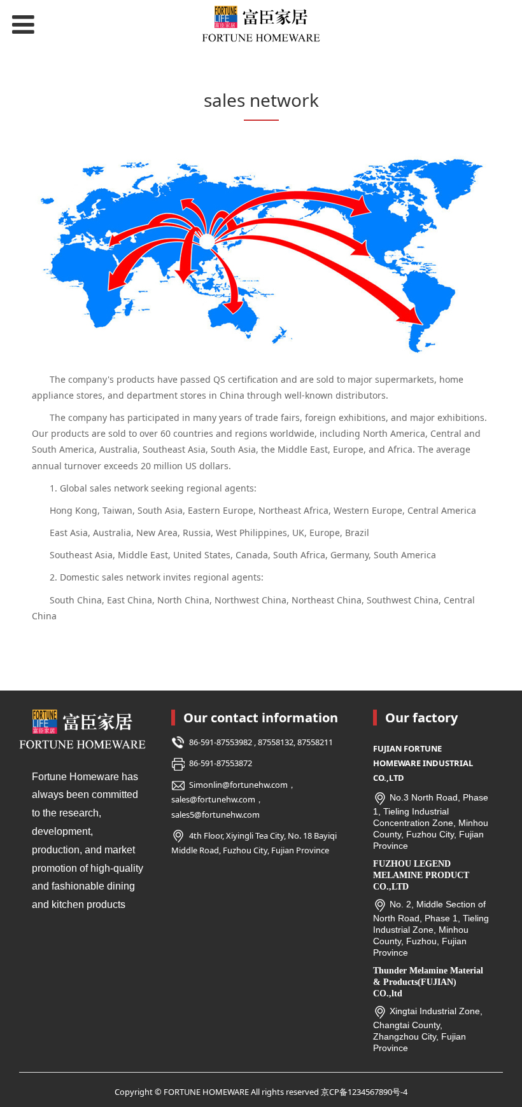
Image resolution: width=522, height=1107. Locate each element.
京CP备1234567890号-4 (364, 1091)
